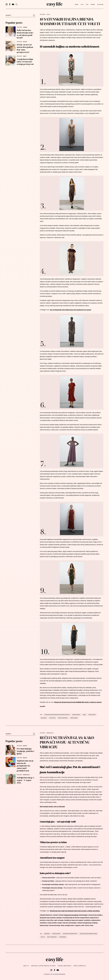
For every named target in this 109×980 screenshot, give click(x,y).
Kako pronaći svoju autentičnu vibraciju (88, 933)
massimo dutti (52, 717)
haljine (84, 714)
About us (26, 965)
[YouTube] (13, 4)
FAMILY (25, 56)
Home (76, 4)
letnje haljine (43, 717)
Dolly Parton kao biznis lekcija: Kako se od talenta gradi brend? (25, 34)
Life (87, 4)
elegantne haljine (76, 714)
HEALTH (25, 41)
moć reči (43, 936)
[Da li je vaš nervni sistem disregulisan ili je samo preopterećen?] (11, 46)
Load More (54, 949)
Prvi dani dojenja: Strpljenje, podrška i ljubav (25, 751)
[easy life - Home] (54, 4)
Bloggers (100, 4)
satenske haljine (73, 717)
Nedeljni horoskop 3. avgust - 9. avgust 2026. (25, 780)
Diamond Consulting (71, 915)
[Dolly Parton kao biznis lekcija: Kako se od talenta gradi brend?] (11, 31)
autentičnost (47, 933)
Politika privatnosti (64, 965)
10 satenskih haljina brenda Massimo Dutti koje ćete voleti (57, 714)
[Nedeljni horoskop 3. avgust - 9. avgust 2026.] (11, 779)
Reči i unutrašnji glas (51, 936)
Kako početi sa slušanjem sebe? (70, 933)
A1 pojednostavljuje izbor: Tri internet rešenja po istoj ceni (25, 61)
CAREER (25, 27)
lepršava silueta (92, 714)
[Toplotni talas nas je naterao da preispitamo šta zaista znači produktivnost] (11, 762)
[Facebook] (10, 4)
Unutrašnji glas (62, 936)
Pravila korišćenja (80, 965)
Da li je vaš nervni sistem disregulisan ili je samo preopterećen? (25, 48)
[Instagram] (7, 4)
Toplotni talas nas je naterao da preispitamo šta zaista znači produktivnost (25, 765)
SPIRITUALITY (26, 774)
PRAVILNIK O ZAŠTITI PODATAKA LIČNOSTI (43, 965)
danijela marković (56, 933)
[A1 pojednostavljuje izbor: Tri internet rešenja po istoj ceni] (11, 60)
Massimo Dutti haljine (63, 717)
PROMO (93, 4)
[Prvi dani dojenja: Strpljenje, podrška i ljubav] (11, 750)
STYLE (48, 14)
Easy (82, 4)
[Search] (16, 4)
